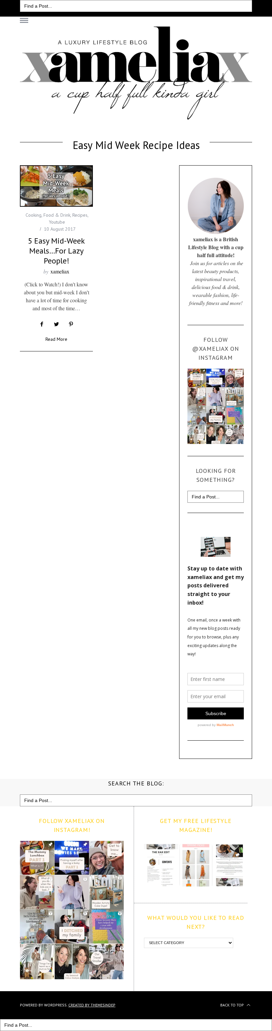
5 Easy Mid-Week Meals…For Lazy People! (56, 251)
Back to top (232, 1004)
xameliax (59, 271)
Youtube (57, 222)
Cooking (33, 215)
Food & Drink (56, 215)
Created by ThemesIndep (91, 1004)
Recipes (80, 215)
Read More (56, 339)
